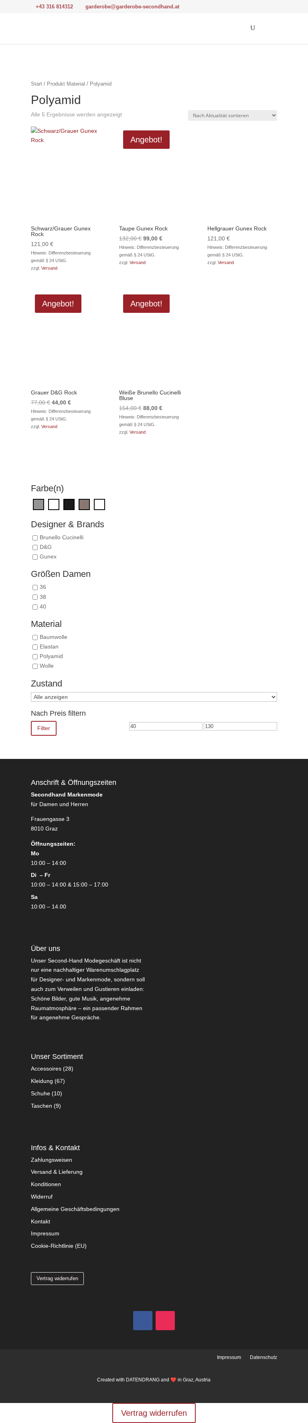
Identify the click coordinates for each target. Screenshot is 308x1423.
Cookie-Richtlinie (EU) (59, 1246)
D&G (46, 547)
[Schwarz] (69, 503)
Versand (49, 268)
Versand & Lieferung (57, 1172)
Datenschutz (263, 1357)
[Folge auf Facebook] (142, 1320)
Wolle (47, 666)
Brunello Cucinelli (61, 537)
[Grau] (38, 503)
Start (36, 84)
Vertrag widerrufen (57, 1278)
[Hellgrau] (53, 503)
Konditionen (46, 1184)
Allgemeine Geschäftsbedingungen (75, 1209)
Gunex (48, 557)
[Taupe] (84, 503)
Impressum (45, 1233)
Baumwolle (53, 637)
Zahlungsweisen (51, 1160)
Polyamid (51, 656)
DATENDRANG (143, 1380)
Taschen (41, 1106)
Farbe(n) (47, 488)
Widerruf (42, 1196)
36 (43, 587)
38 (43, 597)
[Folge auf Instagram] (165, 1320)
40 (43, 606)
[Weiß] (99, 503)
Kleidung (42, 1081)
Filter (43, 728)
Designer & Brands (67, 524)
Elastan (49, 646)
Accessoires (46, 1068)
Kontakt (40, 1221)
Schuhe (40, 1093)
